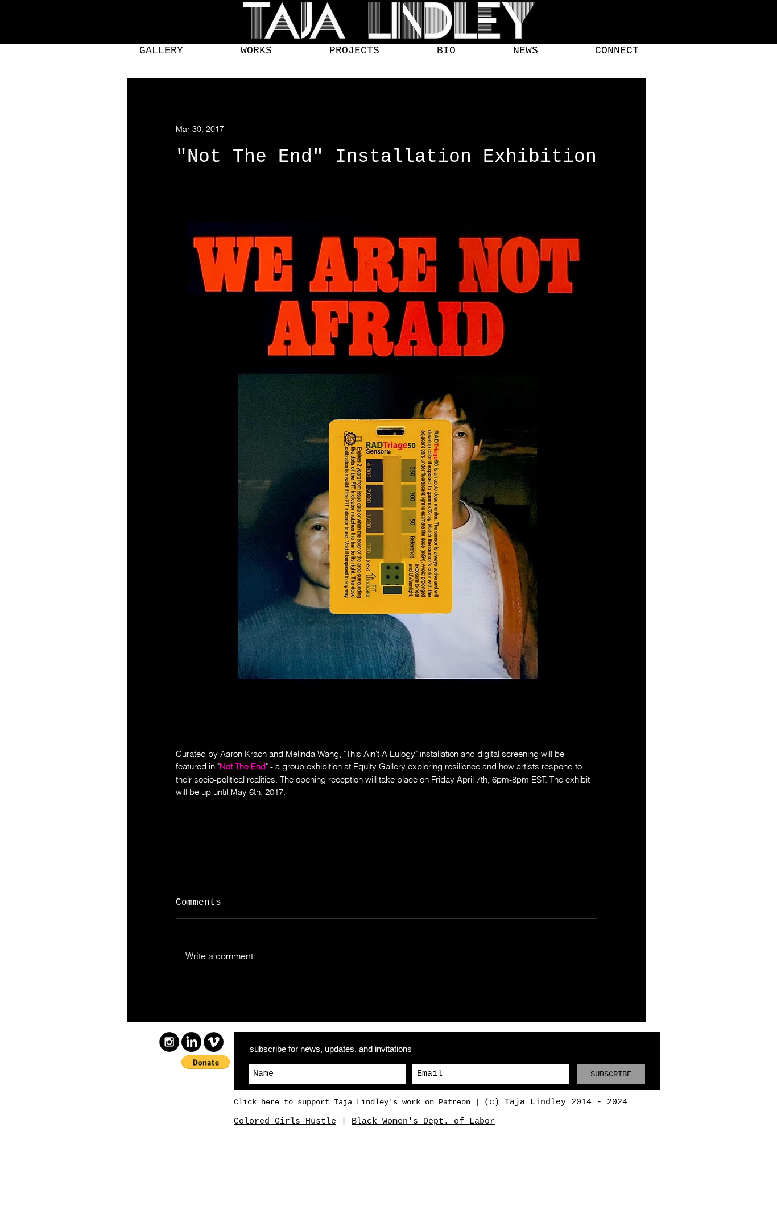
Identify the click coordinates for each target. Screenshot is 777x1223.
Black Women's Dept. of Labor (423, 1121)
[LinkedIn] (191, 1042)
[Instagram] (169, 1042)
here (270, 1101)
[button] (161, 51)
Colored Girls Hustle (285, 1121)
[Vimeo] (214, 1042)
